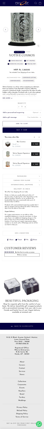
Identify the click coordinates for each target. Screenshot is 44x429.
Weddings (22, 400)
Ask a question (22, 233)
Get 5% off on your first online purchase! (22, 424)
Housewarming (28, 80)
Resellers (22, 391)
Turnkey (22, 397)
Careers (22, 365)
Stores (22, 374)
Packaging (22, 176)
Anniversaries (15, 80)
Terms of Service (22, 417)
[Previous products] (34, 137)
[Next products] (39, 137)
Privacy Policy (22, 407)
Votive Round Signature (21, 163)
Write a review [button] (22, 255)
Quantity (22, 103)
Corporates (22, 384)
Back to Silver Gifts (23, 326)
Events (21, 388)
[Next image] (38, 29)
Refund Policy (22, 410)
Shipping (23, 72)
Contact (22, 368)
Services (22, 371)
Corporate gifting (29, 77)
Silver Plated (19, 52)
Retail (22, 394)
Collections (22, 381)
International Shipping (22, 184)
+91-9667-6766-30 (22, 343)
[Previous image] (6, 29)
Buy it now (22, 130)
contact (7, 223)
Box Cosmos (21, 142)
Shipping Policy (22, 414)
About (22, 362)
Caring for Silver (22, 180)
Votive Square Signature (21, 153)
